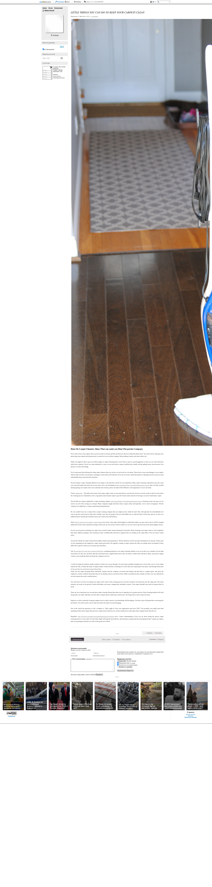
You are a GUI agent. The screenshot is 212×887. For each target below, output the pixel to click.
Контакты (190, 715)
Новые (161, 639)
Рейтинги (78, 1)
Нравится (149, 633)
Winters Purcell (43, 10)
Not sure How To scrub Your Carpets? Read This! (88, 551)
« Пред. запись (106, 639)
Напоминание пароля (99, 655)
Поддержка (151, 2)
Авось (88, 1)
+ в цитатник (94, 16)
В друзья (56, 35)
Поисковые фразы (59, 77)
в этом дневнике (49, 49)
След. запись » (126, 639)
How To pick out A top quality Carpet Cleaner (89, 522)
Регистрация (60, 1)
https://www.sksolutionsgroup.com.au (138, 485)
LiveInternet (46, 2)
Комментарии (58, 8)
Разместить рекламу (191, 717)
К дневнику (116, 639)
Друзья (50, 8)
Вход (68, 1)
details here (79, 493)
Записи (45, 8)
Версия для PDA (190, 714)
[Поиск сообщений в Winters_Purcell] (62, 47)
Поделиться (158, 633)
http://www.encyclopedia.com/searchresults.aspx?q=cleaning (96, 616)
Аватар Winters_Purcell (54, 23)
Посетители (57, 76)
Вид (154, 2)
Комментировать (77, 639)
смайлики (89, 659)
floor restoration (121, 485)
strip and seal (115, 501)
